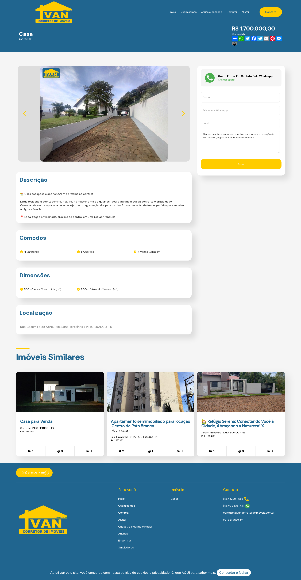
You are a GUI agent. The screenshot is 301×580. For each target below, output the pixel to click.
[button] (25, 114)
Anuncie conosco (211, 12)
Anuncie (123, 533)
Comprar (232, 12)
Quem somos (188, 12)
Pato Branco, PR (233, 519)
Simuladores (126, 547)
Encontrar (124, 540)
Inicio (173, 12)
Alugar (245, 12)
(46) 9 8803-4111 (233, 506)
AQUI (186, 572)
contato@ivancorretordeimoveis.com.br (249, 512)
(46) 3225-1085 (233, 499)
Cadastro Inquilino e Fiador (135, 526)
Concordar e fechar (233, 572)
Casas (175, 499)
